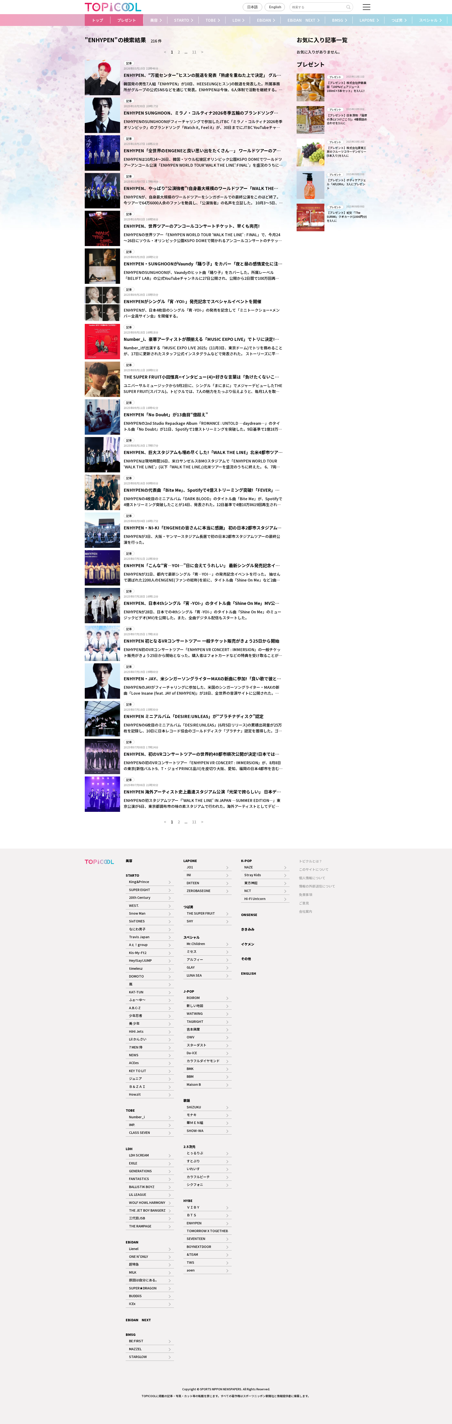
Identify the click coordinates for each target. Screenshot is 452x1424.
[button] (81, 20)
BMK (190, 1068)
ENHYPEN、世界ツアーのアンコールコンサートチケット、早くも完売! (192, 226)
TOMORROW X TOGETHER (207, 1230)
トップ (97, 20)
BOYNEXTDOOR (199, 1246)
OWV (190, 1037)
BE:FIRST (136, 1340)
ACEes (134, 1062)
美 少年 (134, 1023)
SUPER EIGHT (139, 889)
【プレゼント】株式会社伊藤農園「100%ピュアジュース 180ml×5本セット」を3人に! (346, 87)
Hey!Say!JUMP (140, 960)
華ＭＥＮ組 (195, 1122)
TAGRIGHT (195, 1021)
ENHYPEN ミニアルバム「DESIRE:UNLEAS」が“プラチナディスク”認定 (194, 716)
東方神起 (251, 882)
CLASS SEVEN (139, 1132)
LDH (236, 20)
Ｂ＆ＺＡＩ (137, 1086)
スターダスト (196, 1045)
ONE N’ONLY (138, 1256)
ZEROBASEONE (198, 890)
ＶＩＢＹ (193, 1207)
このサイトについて (314, 869)
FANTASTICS (139, 1178)
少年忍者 (135, 1015)
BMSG (337, 20)
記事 (129, 63)
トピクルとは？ (310, 861)
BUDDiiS (135, 1295)
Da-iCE (192, 1052)
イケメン (247, 944)
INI (189, 874)
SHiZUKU (194, 1107)
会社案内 (305, 911)
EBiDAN (264, 20)
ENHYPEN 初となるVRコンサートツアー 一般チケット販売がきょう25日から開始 (201, 641)
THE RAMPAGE (140, 1226)
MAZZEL (135, 1348)
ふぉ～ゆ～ (137, 999)
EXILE (133, 1163)
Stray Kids (252, 874)
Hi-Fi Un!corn (255, 898)
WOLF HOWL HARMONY (147, 1202)
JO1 (190, 867)
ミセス (192, 951)
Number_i (137, 1116)
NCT (247, 890)
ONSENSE (249, 914)
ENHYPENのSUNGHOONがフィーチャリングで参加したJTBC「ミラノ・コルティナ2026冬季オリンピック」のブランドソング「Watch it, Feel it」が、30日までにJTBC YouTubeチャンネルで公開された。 (203, 127)
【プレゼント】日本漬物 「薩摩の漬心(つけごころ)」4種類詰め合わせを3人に (347, 119)
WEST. (134, 905)
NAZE (248, 867)
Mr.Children (196, 943)
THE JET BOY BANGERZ (147, 1210)
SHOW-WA (195, 1130)
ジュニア (135, 1078)
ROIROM (193, 997)
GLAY (191, 967)
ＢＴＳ (192, 1215)
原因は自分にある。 (144, 1280)
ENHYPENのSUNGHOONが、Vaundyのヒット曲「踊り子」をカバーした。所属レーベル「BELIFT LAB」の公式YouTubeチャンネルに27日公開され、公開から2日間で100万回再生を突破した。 (201, 278)
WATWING (195, 1013)
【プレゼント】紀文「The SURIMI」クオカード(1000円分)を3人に (347, 217)
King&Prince (139, 881)
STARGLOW (138, 1356)
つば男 (397, 20)
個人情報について (312, 877)
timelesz (136, 968)
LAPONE (367, 20)
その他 (246, 958)
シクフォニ (195, 1184)
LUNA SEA (194, 975)
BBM (190, 1076)
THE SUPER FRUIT (201, 913)
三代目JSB (137, 1218)
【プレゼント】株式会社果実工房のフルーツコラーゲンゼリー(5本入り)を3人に (346, 152)
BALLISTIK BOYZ (141, 1186)
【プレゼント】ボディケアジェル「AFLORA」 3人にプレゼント (346, 184)
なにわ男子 (137, 929)
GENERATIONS (140, 1170)
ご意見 (304, 903)
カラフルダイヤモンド (203, 1060)
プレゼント (126, 20)
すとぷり (193, 1161)
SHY (190, 921)
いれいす (193, 1168)
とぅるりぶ (195, 1153)
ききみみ (247, 929)
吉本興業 (193, 1029)
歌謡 (186, 1100)
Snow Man (137, 913)
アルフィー (195, 959)
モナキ (192, 1114)
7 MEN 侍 (135, 1047)
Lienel (133, 1248)
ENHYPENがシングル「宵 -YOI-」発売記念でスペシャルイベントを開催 (192, 301)
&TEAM (192, 1254)
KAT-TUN (136, 992)
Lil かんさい (137, 1039)
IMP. (132, 1124)
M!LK (132, 1272)
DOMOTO (136, 976)
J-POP (188, 991)
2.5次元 (189, 1146)
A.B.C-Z (135, 1007)
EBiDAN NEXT (301, 20)
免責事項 (305, 894)
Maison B (194, 1084)
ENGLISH (248, 973)
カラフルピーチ (198, 1176)
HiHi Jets (136, 1031)
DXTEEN (193, 882)
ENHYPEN (194, 1223)
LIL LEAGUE (137, 1194)
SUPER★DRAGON (143, 1288)
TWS (190, 1262)
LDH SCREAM (139, 1155)
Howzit (135, 1094)
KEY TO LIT (137, 1070)
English (275, 7)
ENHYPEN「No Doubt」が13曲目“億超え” (166, 414)
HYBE (188, 1200)
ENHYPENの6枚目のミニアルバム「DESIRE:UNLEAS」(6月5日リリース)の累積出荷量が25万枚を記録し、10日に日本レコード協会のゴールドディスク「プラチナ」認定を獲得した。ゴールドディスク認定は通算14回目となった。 (203, 731)
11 (194, 52)
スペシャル (428, 20)
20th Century (139, 897)
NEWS (133, 1055)
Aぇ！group (138, 944)
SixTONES (137, 921)
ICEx (132, 1303)
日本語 (252, 7)
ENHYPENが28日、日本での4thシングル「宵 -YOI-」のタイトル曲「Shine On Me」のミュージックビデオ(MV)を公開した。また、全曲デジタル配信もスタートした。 (202, 615)
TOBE (211, 20)
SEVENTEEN (196, 1238)
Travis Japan (139, 936)
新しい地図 (195, 1005)
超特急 (134, 1264)
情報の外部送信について (317, 886)
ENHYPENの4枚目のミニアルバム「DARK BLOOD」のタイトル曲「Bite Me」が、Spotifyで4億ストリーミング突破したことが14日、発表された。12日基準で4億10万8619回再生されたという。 (203, 504)
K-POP (246, 860)
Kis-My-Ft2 (137, 952)
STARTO (181, 20)
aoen (191, 1270)
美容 (154, 20)
